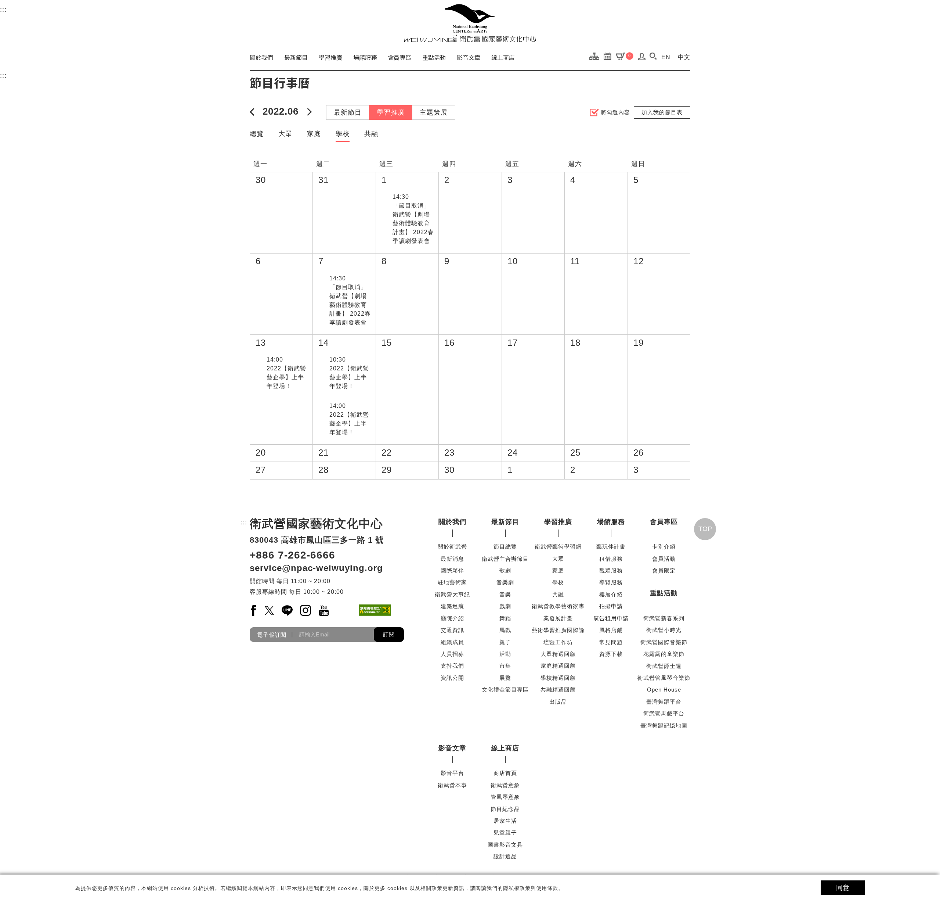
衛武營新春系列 (663, 618)
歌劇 (505, 570)
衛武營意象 (505, 785)
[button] (653, 56)
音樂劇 (505, 582)
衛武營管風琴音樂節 (663, 678)
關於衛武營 (452, 546)
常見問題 (611, 642)
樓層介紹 (611, 594)
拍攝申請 (611, 606)
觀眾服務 (611, 570)
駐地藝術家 (452, 582)
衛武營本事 (452, 785)
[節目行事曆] (609, 56)
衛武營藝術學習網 (558, 546)
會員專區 (399, 57)
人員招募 (452, 654)
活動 (505, 654)
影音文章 (468, 57)
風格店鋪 (611, 630)
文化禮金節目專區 (505, 689)
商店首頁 (505, 773)
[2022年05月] (253, 111)
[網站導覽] (596, 56)
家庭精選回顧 (558, 666)
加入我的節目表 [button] (662, 112)
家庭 (314, 133)
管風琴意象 (505, 797)
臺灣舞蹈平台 (664, 702)
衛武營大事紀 (452, 594)
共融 (371, 133)
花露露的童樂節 (663, 654)
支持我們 (452, 666)
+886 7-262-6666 (292, 555)
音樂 (505, 594)
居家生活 (505, 821)
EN (665, 57)
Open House (664, 689)
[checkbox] (385, 197)
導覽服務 (611, 582)
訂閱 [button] (389, 634)
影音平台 (452, 773)
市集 (505, 666)
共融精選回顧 (558, 689)
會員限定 (664, 570)
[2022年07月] (307, 111)
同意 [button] (842, 887)
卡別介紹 (664, 546)
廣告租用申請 (611, 618)
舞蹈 (505, 618)
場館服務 (365, 57)
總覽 (257, 133)
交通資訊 (452, 630)
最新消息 (452, 559)
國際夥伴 (452, 570)
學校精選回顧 (558, 678)
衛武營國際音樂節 (663, 642)
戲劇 (505, 606)
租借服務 (611, 559)
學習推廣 (330, 57)
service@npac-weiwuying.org (316, 568)
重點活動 (434, 57)
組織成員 (452, 642)
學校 (343, 133)
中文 (684, 57)
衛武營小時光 (664, 630)
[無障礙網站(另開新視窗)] (375, 610)
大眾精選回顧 (558, 654)
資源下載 (611, 654)
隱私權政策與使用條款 (530, 888)
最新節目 (296, 57)
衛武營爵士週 (664, 666)
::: (3, 9)
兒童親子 (505, 832)
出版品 (558, 702)
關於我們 (261, 57)
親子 (505, 642)
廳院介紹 (452, 618)
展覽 (505, 678)
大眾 (285, 133)
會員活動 (664, 559)
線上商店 (503, 57)
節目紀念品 (505, 809)
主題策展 (434, 112)
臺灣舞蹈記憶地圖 (663, 725)
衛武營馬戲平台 (663, 713)
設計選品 (505, 856)
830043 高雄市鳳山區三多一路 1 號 (317, 540)
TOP (705, 528)
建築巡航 (452, 606)
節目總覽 (505, 546)
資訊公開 (452, 678)
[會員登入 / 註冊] (642, 58)
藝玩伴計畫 (611, 546)
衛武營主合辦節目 (505, 559)
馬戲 (505, 630)
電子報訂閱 (271, 634)
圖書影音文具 (505, 844)
